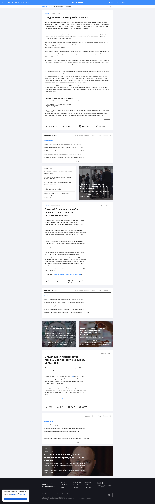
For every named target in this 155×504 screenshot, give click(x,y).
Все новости (47, 197)
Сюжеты (17, 2)
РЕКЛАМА (86, 484)
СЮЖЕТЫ (62, 486)
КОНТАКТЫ (63, 482)
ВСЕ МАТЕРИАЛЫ (64, 484)
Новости (47, 13)
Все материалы (25, 2)
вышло (72, 376)
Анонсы (44, 6)
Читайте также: (48, 140)
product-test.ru (107, 119)
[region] (15, 496)
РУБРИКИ (62, 487)
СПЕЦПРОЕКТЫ (88, 482)
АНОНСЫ (86, 486)
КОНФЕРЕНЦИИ (88, 487)
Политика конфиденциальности (48, 486)
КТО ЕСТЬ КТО (75, 484)
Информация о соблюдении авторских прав (48, 484)
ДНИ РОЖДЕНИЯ (76, 489)
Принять (15, 498)
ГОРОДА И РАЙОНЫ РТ (77, 482)
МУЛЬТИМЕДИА (63, 489)
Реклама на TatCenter (105, 205)
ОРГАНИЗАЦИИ (76, 487)
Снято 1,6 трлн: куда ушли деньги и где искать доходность (67, 274)
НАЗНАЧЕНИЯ (75, 486)
